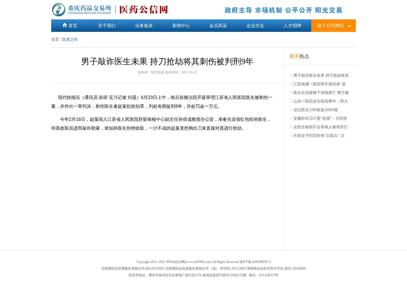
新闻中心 (181, 25)
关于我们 (107, 25)
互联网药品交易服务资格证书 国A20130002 (132, 268)
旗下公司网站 (330, 25)
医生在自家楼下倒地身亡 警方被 (321, 93)
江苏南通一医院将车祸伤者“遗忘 (318, 84)
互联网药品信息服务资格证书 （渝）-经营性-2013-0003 (205, 268)
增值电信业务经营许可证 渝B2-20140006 (276, 268)
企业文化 (255, 25)
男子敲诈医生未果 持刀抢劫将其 (321, 75)
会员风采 (218, 25)
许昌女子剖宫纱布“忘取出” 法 (318, 136)
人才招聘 (292, 25)
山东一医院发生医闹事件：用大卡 (319, 101)
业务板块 (144, 25)
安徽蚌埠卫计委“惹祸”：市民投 (320, 118)
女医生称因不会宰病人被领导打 (320, 127)
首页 (72, 25)
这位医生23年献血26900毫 (315, 110)
